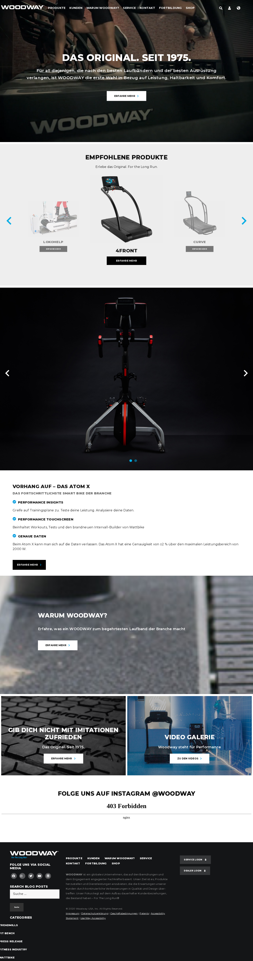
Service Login (193, 859)
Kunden (75, 8)
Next (243, 222)
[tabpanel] (126, 379)
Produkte (56, 8)
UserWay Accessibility (93, 918)
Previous (10, 222)
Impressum (72, 913)
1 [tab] (130, 462)
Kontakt (147, 8)
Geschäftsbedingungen (124, 913)
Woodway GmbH (22, 8)
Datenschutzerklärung (94, 913)
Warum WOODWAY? (102, 8)
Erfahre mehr (124, 96)
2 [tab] (135, 462)
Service (129, 8)
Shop (190, 8)
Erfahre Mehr (27, 564)
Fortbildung (170, 8)
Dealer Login (193, 870)
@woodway (173, 793)
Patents (144, 913)
